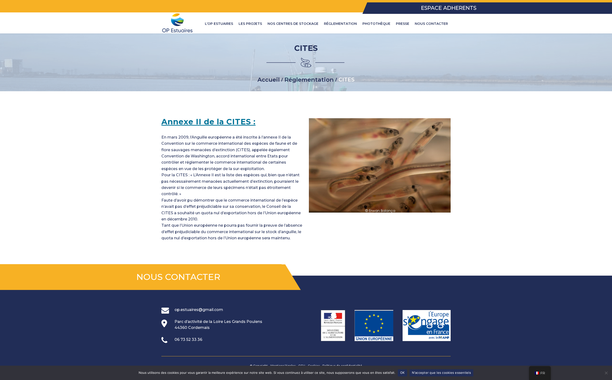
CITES (306, 48)
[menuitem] (219, 23)
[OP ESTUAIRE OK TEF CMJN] (177, 22)
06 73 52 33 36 (188, 339)
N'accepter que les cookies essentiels (441, 373)
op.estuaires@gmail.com (199, 309)
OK (402, 373)
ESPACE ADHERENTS (448, 8)
